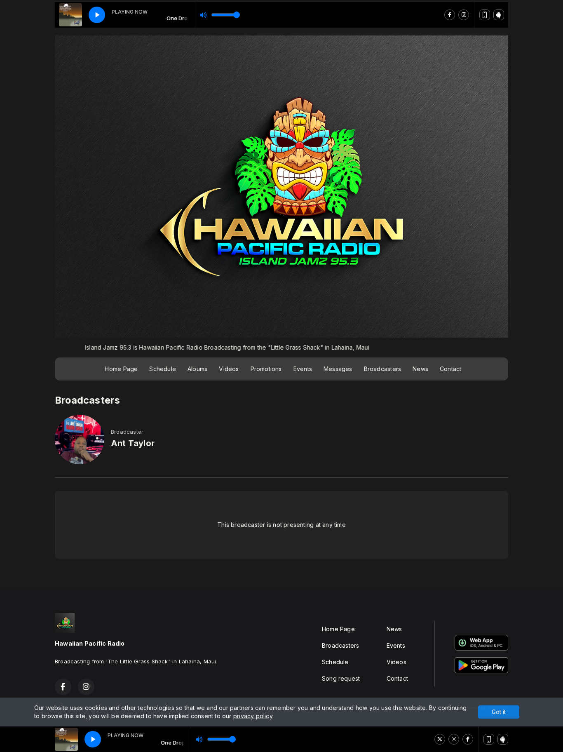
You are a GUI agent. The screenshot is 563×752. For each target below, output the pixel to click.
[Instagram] (453, 739)
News (420, 368)
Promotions (266, 368)
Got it (499, 711)
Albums (197, 368)
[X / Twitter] (439, 739)
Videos (229, 368)
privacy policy (252, 715)
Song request (341, 678)
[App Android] (502, 739)
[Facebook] (467, 739)
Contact (450, 368)
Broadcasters (382, 368)
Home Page (121, 368)
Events (302, 368)
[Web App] (488, 739)
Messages (338, 368)
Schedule (162, 368)
